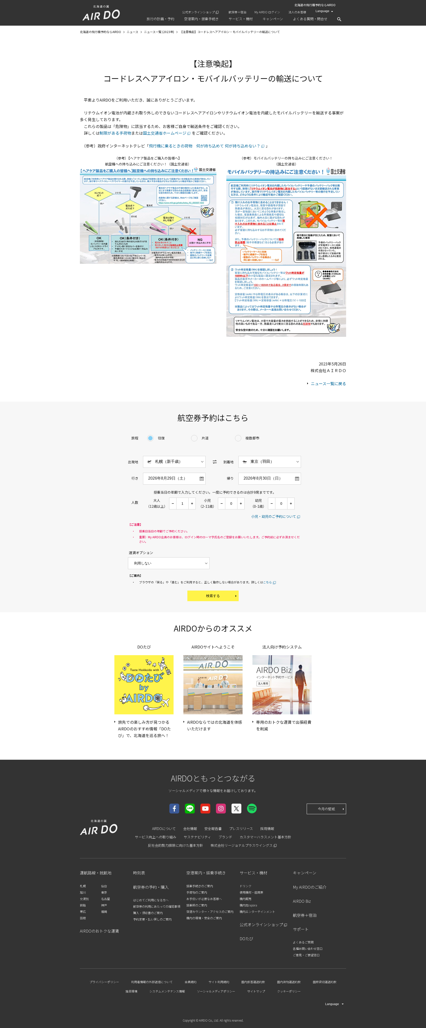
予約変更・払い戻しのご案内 (152, 919)
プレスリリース (241, 828)
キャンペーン (304, 873)
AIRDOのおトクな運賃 (99, 931)
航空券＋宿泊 (237, 12)
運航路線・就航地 (95, 873)
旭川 (83, 892)
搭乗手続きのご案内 (199, 886)
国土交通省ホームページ (164, 133)
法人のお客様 (297, 12)
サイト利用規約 (219, 982)
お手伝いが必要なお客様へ (204, 899)
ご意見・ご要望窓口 (306, 955)
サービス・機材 (253, 873)
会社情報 (190, 828)
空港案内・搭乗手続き (206, 873)
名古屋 (105, 899)
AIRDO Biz (302, 901)
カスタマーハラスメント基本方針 (265, 836)
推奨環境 (131, 991)
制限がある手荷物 (115, 133)
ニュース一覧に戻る (328, 383)
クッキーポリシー (289, 991)
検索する (213, 596)
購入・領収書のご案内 (148, 913)
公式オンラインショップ (198, 12)
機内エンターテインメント (257, 911)
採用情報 (267, 828)
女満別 (84, 899)
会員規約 (190, 982)
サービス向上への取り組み (155, 836)
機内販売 (245, 899)
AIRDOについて (164, 828)
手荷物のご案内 (196, 892)
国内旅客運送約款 (253, 982)
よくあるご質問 (303, 942)
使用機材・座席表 (251, 892)
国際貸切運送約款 (325, 982)
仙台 (104, 886)
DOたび (246, 938)
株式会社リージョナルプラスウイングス (242, 845)
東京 (104, 892)
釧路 (83, 905)
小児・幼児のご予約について (273, 516)
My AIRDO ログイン (267, 12)
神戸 (104, 905)
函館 (83, 918)
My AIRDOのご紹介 (309, 887)
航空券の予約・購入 (151, 887)
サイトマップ (256, 991)
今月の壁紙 (326, 808)
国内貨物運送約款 (289, 982)
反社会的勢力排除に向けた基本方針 (175, 845)
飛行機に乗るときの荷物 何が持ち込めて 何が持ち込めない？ (204, 146)
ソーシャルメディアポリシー (216, 991)
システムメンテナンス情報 (167, 991)
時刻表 (139, 873)
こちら (267, 582)
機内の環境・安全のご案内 (204, 918)
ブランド (225, 836)
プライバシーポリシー (104, 982)
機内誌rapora (248, 905)
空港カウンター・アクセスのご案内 (209, 911)
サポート (301, 929)
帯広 (83, 911)
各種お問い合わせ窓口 (307, 948)
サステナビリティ (197, 836)
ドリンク (245, 886)
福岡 (104, 911)
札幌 (83, 886)
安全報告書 (213, 828)
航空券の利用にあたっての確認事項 (156, 906)
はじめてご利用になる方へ (151, 900)
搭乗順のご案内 (196, 905)
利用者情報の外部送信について (152, 982)
